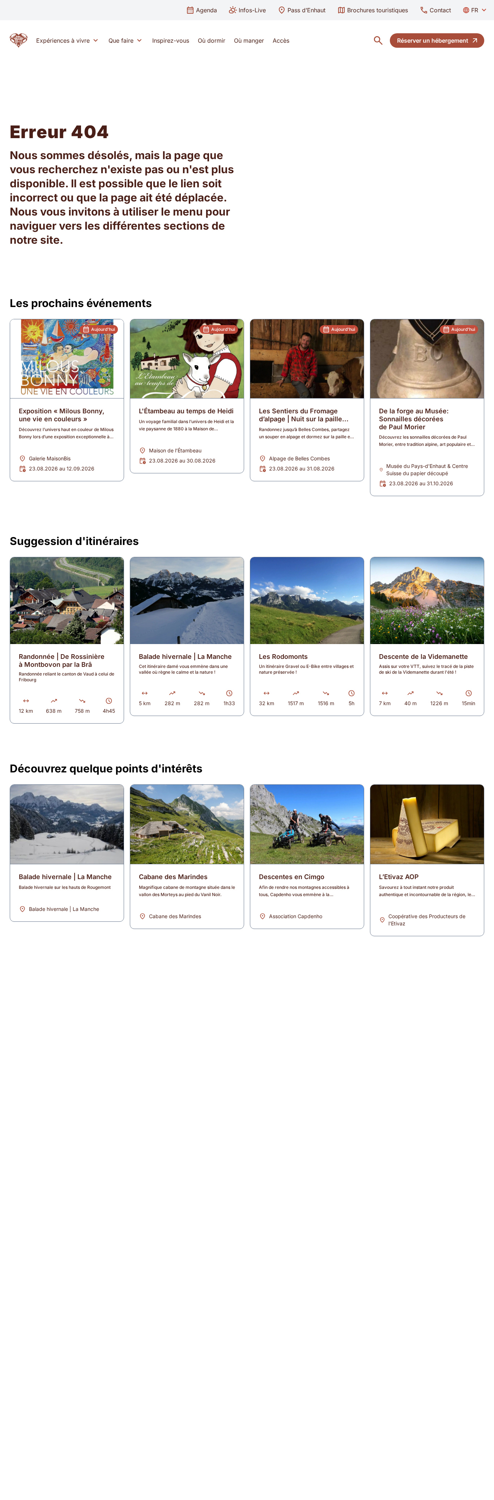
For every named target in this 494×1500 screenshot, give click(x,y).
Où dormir (211, 40)
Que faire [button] (120, 40)
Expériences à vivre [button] (63, 40)
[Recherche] (378, 40)
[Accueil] (18, 40)
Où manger (249, 40)
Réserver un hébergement (432, 40)
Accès (281, 40)
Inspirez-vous (170, 40)
